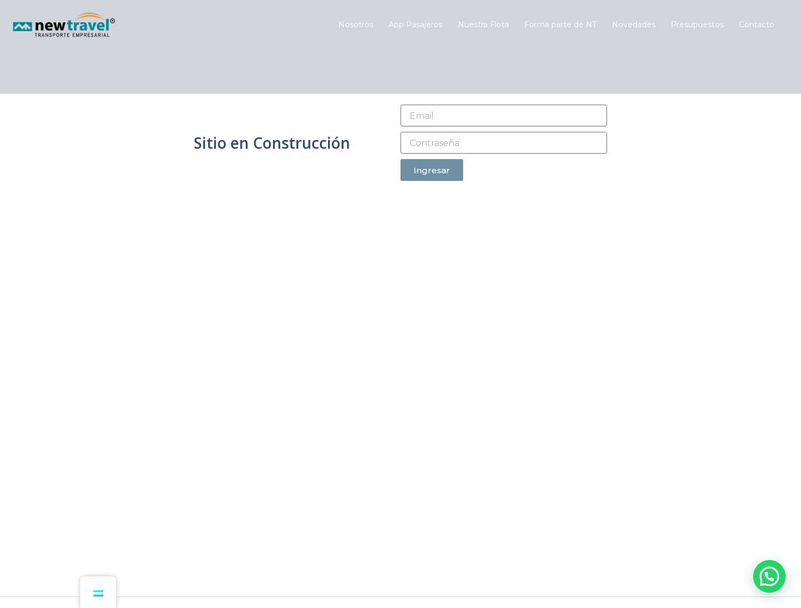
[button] (769, 576)
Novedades (634, 24)
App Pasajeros (415, 24)
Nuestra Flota (483, 24)
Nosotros (355, 24)
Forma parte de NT (560, 24)
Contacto (756, 24)
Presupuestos (697, 24)
